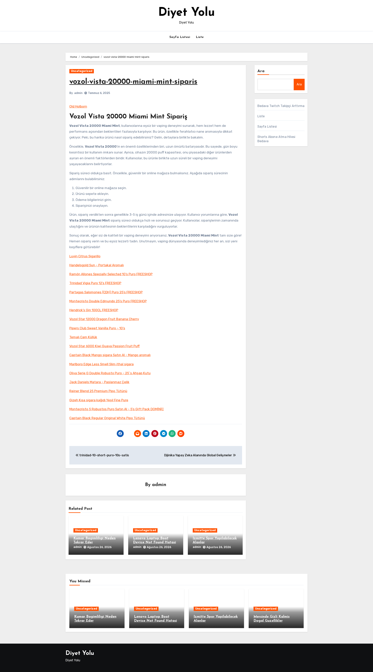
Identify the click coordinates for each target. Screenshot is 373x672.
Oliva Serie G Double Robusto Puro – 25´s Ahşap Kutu (110, 373)
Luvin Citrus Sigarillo (84, 256)
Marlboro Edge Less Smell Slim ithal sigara (101, 364)
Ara (261, 71)
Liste (200, 37)
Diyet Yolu (186, 13)
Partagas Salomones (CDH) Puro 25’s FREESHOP (106, 292)
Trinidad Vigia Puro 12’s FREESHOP (95, 283)
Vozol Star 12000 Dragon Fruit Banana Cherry (104, 319)
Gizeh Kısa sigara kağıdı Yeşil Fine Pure (98, 400)
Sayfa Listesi (179, 37)
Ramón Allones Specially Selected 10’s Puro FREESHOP (111, 274)
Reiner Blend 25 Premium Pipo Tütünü (98, 391)
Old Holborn (78, 106)
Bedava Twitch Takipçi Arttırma (281, 106)
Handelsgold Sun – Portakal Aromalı (96, 265)
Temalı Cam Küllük (83, 337)
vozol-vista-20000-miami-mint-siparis (133, 82)
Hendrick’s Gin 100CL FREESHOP (93, 310)
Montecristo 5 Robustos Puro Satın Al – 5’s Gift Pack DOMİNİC (116, 409)
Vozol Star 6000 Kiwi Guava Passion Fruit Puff (104, 346)
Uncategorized (81, 71)
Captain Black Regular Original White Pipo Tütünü (107, 418)
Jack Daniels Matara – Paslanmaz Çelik (99, 382)
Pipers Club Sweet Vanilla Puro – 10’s (97, 328)
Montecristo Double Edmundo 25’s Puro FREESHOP (108, 301)
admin (78, 93)
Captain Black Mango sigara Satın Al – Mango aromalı (110, 355)
